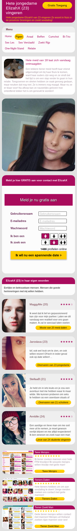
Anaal (30, 36)
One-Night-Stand (14, 48)
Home (8, 36)
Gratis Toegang (57, 5)
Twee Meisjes (49, 471)
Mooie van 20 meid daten (53, 327)
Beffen (41, 36)
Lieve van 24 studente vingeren (53, 439)
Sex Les (9, 42)
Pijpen (19, 36)
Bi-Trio (66, 36)
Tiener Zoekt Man (49, 526)
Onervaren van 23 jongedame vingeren (53, 365)
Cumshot (54, 36)
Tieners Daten (49, 498)
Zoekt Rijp (44, 42)
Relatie (32, 48)
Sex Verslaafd (26, 42)
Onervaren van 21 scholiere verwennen (53, 403)
